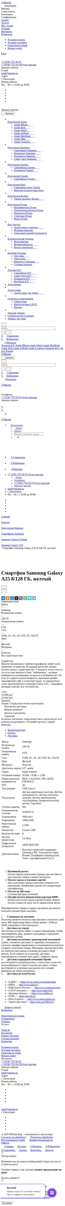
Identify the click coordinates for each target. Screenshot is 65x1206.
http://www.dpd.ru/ (28, 984)
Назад (18, 428)
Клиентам (6, 1041)
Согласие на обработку (13, 1137)
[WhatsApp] (25, 598)
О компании (8, 1018)
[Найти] (8, 332)
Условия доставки (17, 42)
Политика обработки (41, 1137)
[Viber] (21, 598)
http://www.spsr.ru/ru (42, 990)
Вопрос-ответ (15, 48)
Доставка (13, 735)
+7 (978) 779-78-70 (11, 62)
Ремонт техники (10, 1035)
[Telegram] (34, 598)
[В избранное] (4, 587)
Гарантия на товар (17, 45)
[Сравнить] (4, 591)
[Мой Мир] (12, 598)
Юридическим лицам (12, 1015)
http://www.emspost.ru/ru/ (48, 987)
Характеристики (16, 730)
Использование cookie (13, 1140)
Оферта (5, 1143)
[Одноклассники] (7, 598)
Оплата (11, 733)
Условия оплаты (16, 39)
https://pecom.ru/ (27, 996)
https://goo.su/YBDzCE (42, 1002)
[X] (16, 598)
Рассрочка (6, 1033)
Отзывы (5, 1021)
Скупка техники (10, 1038)
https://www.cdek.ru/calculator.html (38, 982)
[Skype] (30, 598)
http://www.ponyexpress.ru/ (41, 999)
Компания (6, 1010)
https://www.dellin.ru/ (42, 993)
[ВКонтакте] (3, 598)
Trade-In (5, 1030)
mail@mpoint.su (9, 73)
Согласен (7, 1203)
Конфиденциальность (41, 1140)
